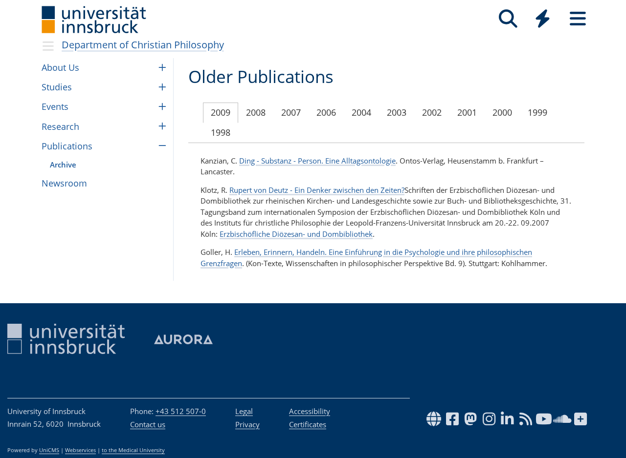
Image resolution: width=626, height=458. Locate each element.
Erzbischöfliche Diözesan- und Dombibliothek (296, 234)
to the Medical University (133, 450)
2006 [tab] (326, 112)
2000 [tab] (502, 112)
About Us (60, 67)
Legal (244, 411)
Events (55, 106)
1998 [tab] (220, 132)
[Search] (508, 18)
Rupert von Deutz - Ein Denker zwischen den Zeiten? (316, 190)
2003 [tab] (396, 112)
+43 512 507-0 (181, 411)
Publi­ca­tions (67, 146)
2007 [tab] (291, 112)
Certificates (307, 424)
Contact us (147, 424)
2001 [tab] (467, 112)
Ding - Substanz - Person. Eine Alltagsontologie (317, 161)
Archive (63, 164)
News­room (64, 183)
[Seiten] (577, 18)
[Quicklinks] (542, 18)
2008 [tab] (256, 112)
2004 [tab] (361, 112)
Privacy (247, 424)
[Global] (543, 20)
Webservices (80, 450)
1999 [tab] (537, 112)
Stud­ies (57, 87)
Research (60, 126)
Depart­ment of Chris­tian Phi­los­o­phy (143, 44)
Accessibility (309, 411)
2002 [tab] (432, 112)
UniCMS (49, 450)
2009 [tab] (220, 112)
